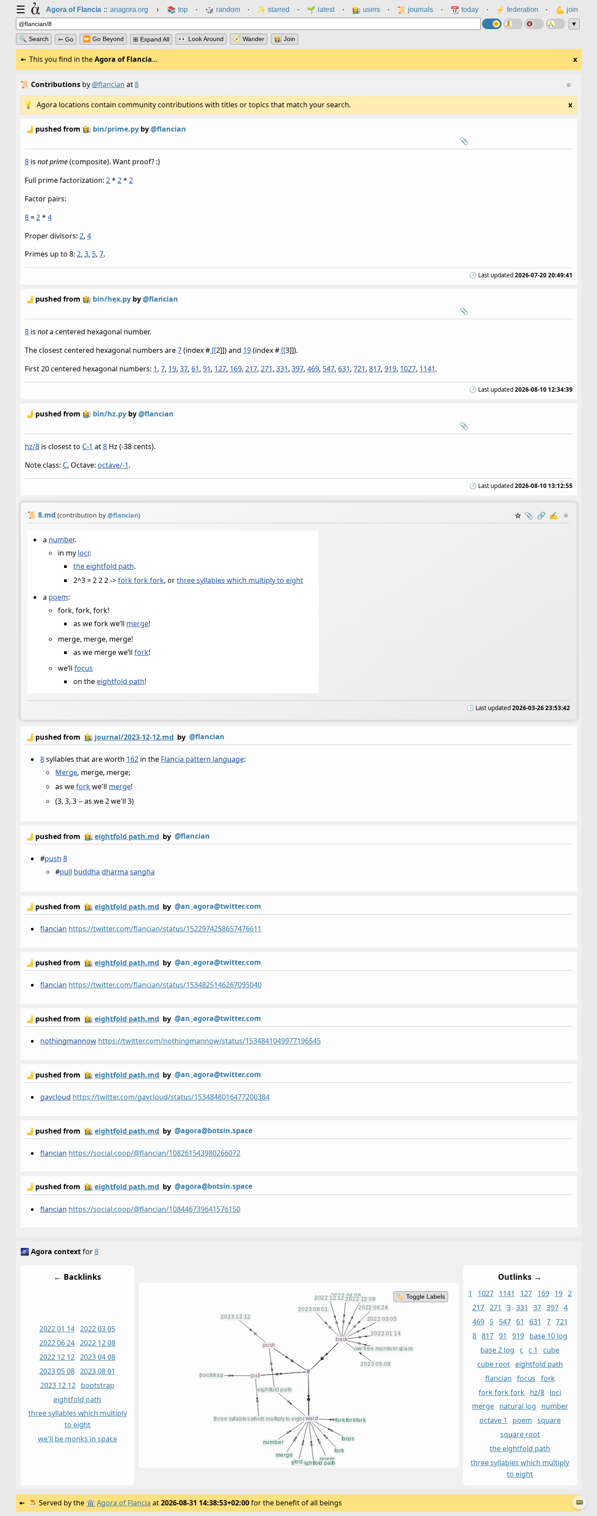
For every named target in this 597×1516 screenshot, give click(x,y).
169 (236, 369)
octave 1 (493, 1420)
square (548, 1420)
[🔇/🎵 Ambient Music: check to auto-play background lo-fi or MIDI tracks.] (534, 24)
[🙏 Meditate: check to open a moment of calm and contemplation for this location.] (555, 24)
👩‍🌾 (86, 129)
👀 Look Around (201, 38)
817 (375, 369)
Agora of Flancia (124, 1503)
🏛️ (90, 1503)
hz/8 (32, 446)
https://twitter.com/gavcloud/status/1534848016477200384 (170, 1097)
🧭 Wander (248, 38)
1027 (408, 369)
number (61, 539)
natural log (517, 1406)
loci (83, 553)
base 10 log (548, 1336)
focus (83, 668)
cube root (493, 1364)
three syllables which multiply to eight (240, 580)
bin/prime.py (116, 129)
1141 (427, 369)
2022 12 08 (97, 1343)
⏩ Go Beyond (103, 38)
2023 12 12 (58, 1385)
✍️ (553, 515)
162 (132, 759)
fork (141, 652)
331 (282, 369)
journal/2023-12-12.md (134, 737)
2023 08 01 (97, 1371)
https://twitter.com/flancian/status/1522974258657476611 (164, 929)
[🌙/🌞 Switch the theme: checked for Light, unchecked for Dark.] (492, 24)
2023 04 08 (97, 1357)
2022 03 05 (97, 1329)
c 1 (533, 1350)
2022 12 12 (57, 1357)
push (52, 858)
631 (344, 369)
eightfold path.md (127, 836)
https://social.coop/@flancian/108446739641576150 (154, 1209)
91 (207, 369)
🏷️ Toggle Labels (420, 1296)
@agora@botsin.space (213, 1130)
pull (66, 872)
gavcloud (55, 1097)
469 (313, 369)
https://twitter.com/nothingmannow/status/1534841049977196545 (209, 1041)
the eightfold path (103, 566)
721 (359, 369)
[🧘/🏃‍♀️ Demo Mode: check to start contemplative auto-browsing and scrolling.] (513, 24)
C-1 (87, 446)
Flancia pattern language (201, 759)
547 (329, 369)
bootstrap (97, 1385)
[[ (213, 350)
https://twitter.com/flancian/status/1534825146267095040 (164, 985)
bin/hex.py (112, 299)
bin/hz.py (109, 414)
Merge (66, 772)
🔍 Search (34, 38)
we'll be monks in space (77, 1439)
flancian (53, 929)
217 (251, 369)
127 (220, 369)
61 (195, 369)
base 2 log (497, 1350)
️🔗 (541, 515)
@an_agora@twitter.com (218, 906)
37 (184, 369)
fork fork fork (141, 580)
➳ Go (65, 39)
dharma (115, 872)
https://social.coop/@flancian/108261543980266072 (154, 1153)
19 (247, 350)
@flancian (108, 84)
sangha (142, 872)
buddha (87, 872)
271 (267, 369)
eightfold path (120, 681)
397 (298, 369)
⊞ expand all (151, 39)
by (124, 737)
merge (137, 623)
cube (551, 1350)
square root (520, 1434)
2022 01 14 (57, 1329)
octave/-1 (113, 465)
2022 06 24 (57, 1343)
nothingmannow (68, 1041)
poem (58, 597)
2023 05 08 (57, 1371)
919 (390, 369)
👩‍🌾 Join (284, 38)
